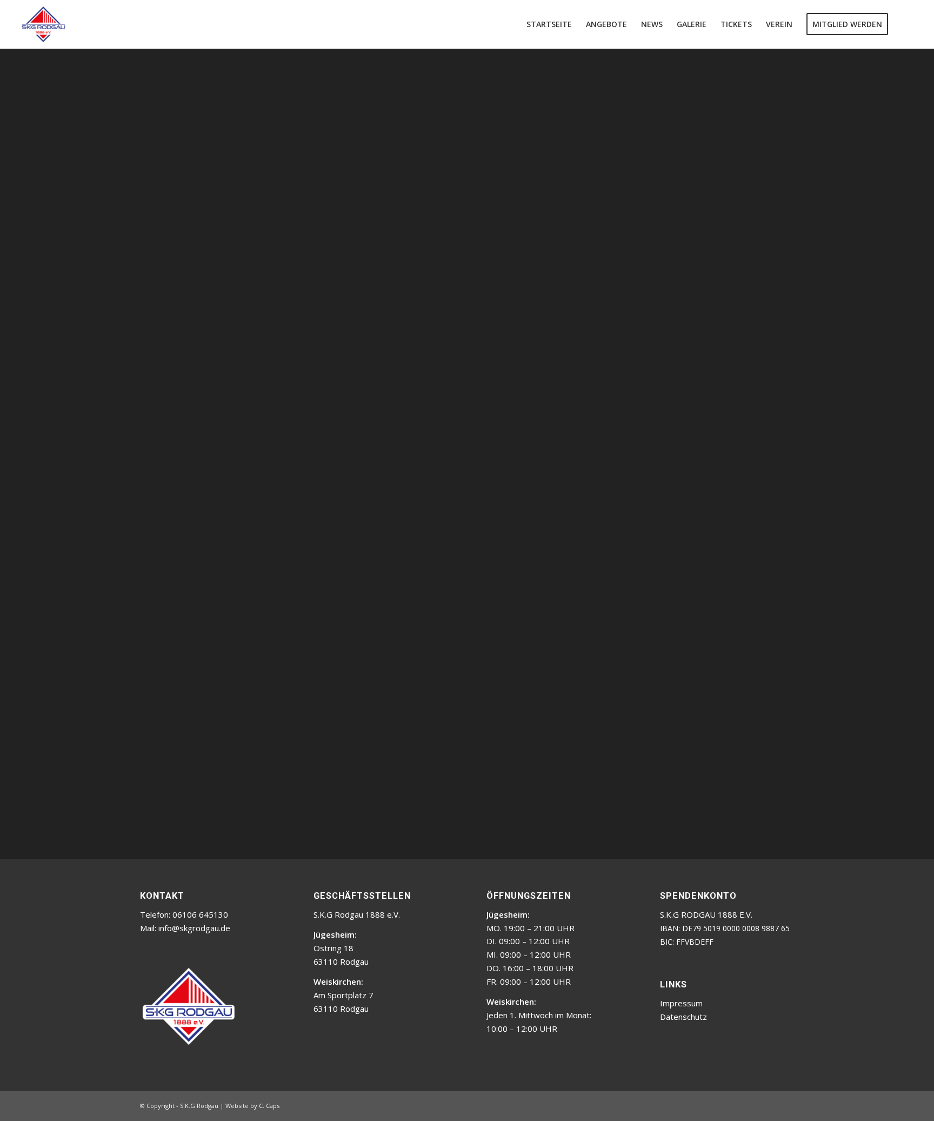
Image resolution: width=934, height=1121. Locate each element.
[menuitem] (549, 24)
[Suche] (905, 24)
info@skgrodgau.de (194, 928)
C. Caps (269, 1106)
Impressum (681, 1003)
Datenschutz (683, 1016)
